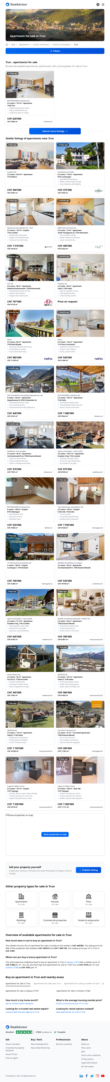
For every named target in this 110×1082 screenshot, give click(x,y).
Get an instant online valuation (19, 1003)
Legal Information (89, 1062)
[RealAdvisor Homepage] (16, 4)
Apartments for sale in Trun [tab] (18, 983)
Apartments (21, 903)
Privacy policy (87, 1059)
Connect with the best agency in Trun (22, 1012)
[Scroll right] (101, 983)
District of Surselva (61, 44)
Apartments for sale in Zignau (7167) (22, 991)
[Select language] (98, 4)
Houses (55, 903)
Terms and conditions (91, 1055)
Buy (13, 44)
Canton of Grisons (41, 44)
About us (85, 1044)
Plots (88, 903)
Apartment (24, 44)
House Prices (11, 1054)
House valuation (13, 1044)
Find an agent (12, 1058)
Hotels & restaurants (88, 921)
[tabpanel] (55, 989)
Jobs (83, 1051)
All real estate (87, 1066)
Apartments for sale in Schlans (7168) (73, 991)
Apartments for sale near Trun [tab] (47, 983)
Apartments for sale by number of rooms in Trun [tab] (86, 983)
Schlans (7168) (12, 967)
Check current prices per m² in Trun (72, 1003)
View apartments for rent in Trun (71, 1012)
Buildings (21, 921)
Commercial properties (55, 921)
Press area (86, 1048)
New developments (39, 1044)
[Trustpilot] (55, 1032)
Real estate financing (40, 1048)
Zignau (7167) (73, 962)
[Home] (7, 44)
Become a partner (64, 1044)
